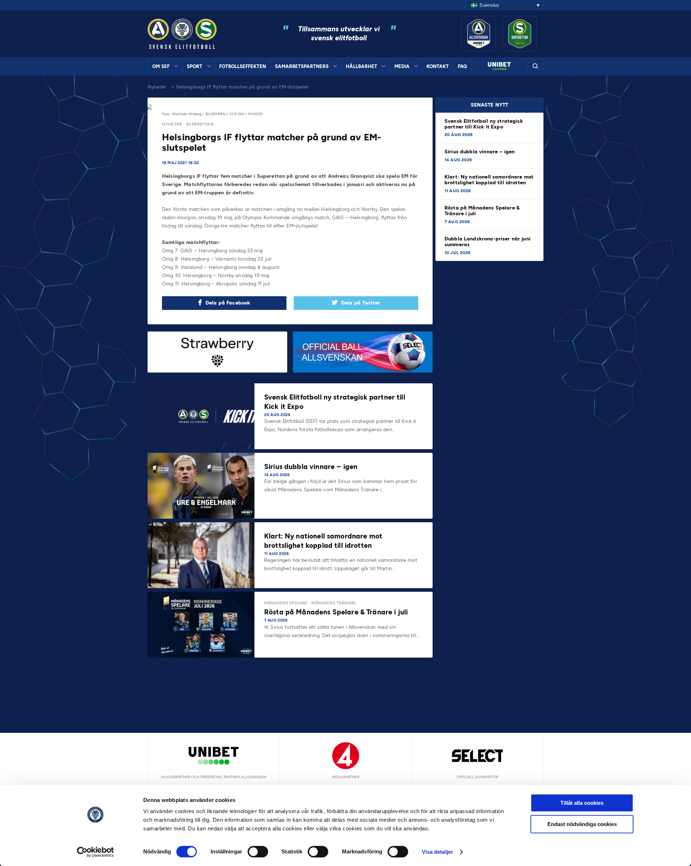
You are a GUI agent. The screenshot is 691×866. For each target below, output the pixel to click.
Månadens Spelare (285, 603)
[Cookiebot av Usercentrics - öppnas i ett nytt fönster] (95, 852)
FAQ (462, 66)
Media (402, 66)
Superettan (200, 124)
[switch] (258, 851)
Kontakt (437, 66)
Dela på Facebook (228, 303)
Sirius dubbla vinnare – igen (480, 152)
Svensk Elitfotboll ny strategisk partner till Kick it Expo (483, 124)
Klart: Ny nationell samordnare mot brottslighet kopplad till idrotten (488, 180)
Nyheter (157, 87)
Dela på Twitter (360, 303)
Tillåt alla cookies (582, 803)
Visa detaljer (437, 852)
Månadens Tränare (333, 603)
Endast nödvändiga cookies (582, 824)
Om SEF (161, 66)
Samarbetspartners (302, 66)
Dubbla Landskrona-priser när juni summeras (487, 242)
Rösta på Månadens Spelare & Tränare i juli (482, 211)
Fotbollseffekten (242, 66)
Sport (194, 66)
